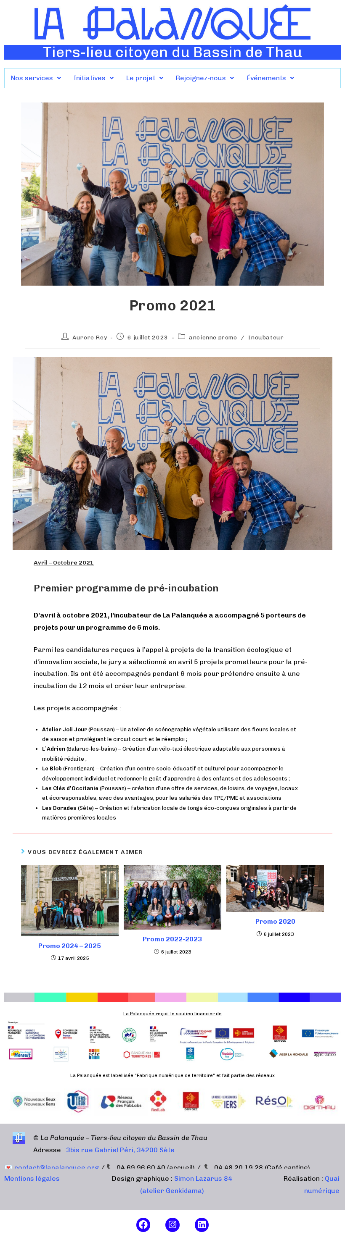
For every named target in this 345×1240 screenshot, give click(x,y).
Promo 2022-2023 (172, 939)
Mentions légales (32, 1178)
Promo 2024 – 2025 (69, 946)
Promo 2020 (275, 921)
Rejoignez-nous (201, 78)
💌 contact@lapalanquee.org (51, 1168)
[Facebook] (143, 1225)
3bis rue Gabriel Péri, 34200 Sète (120, 1150)
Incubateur (266, 337)
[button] (36, 78)
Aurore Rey (89, 337)
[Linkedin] (202, 1225)
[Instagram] (172, 1225)
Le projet (140, 78)
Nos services (32, 78)
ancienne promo (213, 337)
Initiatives (90, 78)
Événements (266, 78)
